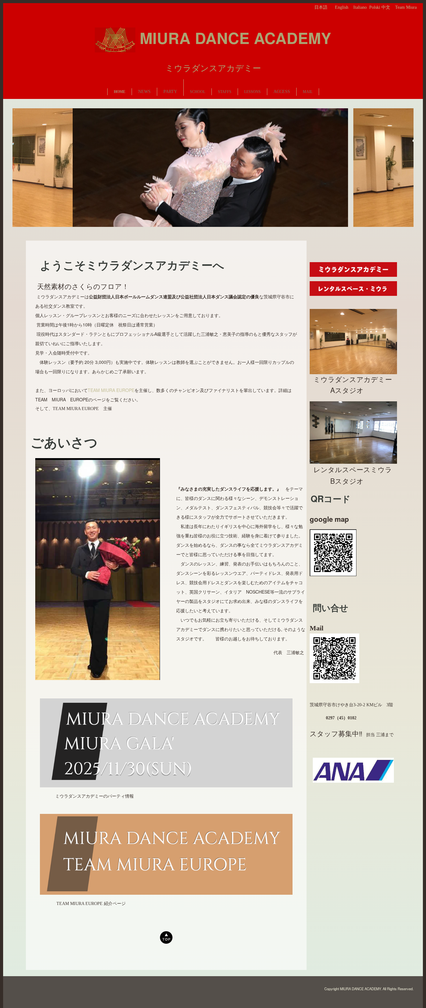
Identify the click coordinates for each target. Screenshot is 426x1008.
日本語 (320, 7)
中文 (385, 7)
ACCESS (282, 91)
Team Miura (406, 7)
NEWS (144, 91)
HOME (119, 92)
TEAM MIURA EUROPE (111, 390)
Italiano (360, 7)
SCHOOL (197, 92)
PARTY (170, 91)
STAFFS (224, 92)
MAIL (307, 92)
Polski (374, 7)
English (341, 7)
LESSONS (252, 92)
